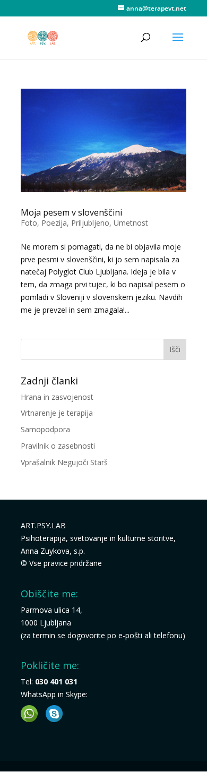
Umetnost (131, 223)
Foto (29, 223)
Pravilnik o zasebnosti (58, 446)
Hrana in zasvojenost (57, 397)
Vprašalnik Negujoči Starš (64, 462)
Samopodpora (45, 429)
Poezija (54, 223)
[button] (29, 713)
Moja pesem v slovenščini (71, 212)
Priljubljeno (90, 223)
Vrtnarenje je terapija (57, 413)
